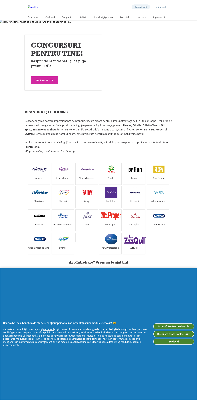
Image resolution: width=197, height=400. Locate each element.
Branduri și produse (103, 17)
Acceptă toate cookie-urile (173, 326)
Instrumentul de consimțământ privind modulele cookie (48, 341)
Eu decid (174, 341)
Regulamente (159, 17)
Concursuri (33, 17)
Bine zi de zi (126, 17)
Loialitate (82, 17)
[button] (141, 6)
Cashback (50, 17)
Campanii (66, 17)
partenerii (48, 329)
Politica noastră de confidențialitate (115, 335)
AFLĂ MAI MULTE (44, 80)
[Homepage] (34, 6)
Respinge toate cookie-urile (173, 334)
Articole (142, 17)
